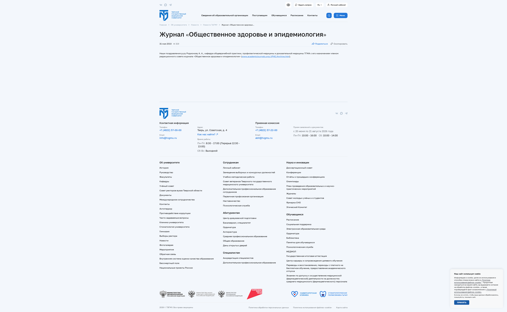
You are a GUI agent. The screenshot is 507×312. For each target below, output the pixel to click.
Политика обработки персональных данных (269, 307)
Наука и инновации (297, 162)
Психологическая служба (236, 205)
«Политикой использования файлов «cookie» (475, 290)
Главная (163, 25)
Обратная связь (167, 254)
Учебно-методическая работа (238, 177)
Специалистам (231, 252)
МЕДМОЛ (291, 251)
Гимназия (164, 231)
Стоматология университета (174, 226)
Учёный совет (166, 186)
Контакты (312, 15)
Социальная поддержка (298, 224)
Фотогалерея (166, 245)
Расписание (297, 15)
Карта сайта (342, 307)
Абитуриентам (231, 212)
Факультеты (165, 177)
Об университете (179, 25)
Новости (195, 25)
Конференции (293, 172)
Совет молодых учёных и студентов (305, 198)
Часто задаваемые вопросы (174, 217)
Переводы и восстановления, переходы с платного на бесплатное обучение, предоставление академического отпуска (316, 268)
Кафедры (164, 181)
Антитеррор (165, 208)
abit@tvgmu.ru (264, 137)
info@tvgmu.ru (168, 137)
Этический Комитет (296, 207)
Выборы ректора (168, 236)
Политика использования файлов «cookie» (312, 307)
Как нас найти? (206, 134)
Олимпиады (292, 181)
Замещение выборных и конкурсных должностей (249, 172)
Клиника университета (171, 222)
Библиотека (292, 238)
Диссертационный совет (299, 167)
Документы (165, 195)
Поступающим (259, 15)
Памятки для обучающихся (300, 242)
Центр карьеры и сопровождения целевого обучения (314, 260)
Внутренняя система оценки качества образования (186, 258)
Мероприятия (166, 249)
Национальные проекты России (176, 267)
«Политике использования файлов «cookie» (472, 281)
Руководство (166, 172)
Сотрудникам (231, 162)
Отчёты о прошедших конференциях (305, 177)
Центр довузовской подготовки (239, 218)
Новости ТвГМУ (210, 25)
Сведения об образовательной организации (224, 15)
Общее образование (233, 240)
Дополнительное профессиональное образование (249, 262)
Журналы (291, 193)
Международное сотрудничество (177, 199)
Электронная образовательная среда (305, 228)
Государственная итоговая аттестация (306, 256)
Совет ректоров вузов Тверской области (180, 190)
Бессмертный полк (169, 263)
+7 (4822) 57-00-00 (170, 130)
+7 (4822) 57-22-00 (266, 130)
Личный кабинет (338, 5)
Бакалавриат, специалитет (237, 222)
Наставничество (231, 201)
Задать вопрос (305, 5)
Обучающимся (279, 15)
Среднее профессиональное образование (245, 236)
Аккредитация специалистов (238, 258)
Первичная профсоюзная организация (243, 196)
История (163, 167)
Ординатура (229, 227)
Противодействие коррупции (175, 213)
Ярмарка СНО (293, 202)
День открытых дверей (235, 245)
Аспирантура (230, 231)
